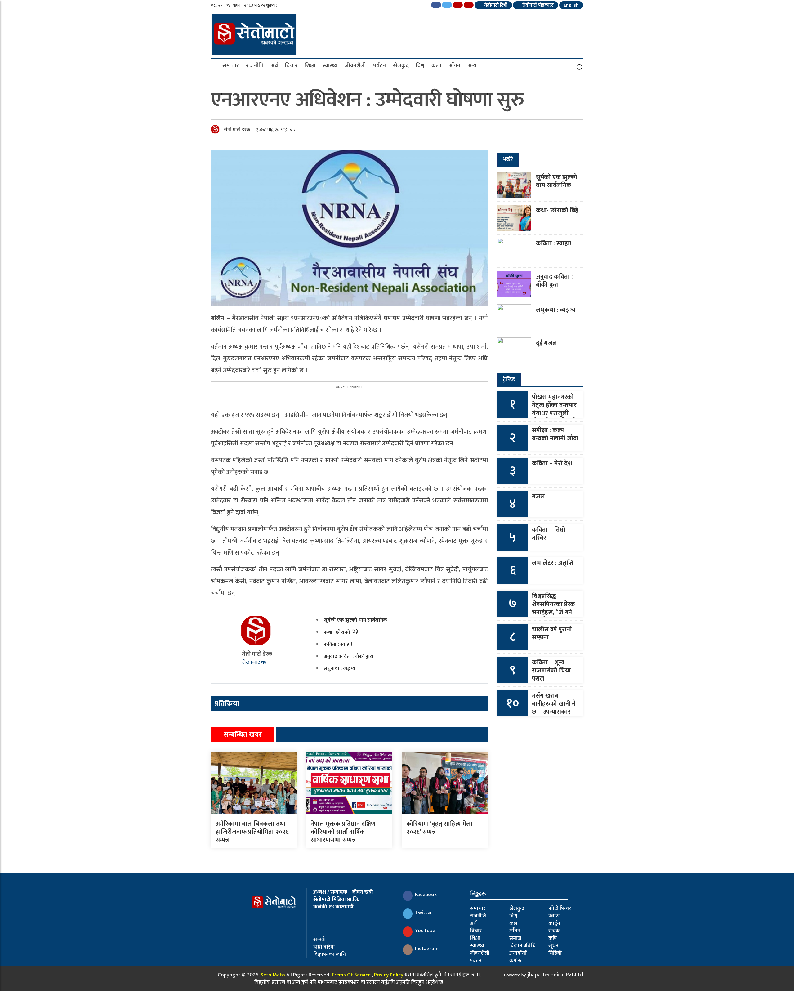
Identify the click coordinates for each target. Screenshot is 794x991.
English (571, 5)
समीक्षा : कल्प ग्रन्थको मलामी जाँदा (555, 434)
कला (436, 65)
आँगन (454, 65)
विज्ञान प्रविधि (522, 945)
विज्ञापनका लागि (329, 954)
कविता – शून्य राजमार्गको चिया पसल (551, 670)
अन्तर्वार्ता (518, 953)
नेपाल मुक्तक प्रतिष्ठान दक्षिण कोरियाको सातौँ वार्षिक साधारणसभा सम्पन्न (343, 832)
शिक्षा (310, 65)
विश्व (420, 65)
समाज (515, 938)
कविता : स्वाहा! (338, 644)
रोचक (554, 930)
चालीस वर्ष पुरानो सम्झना (552, 633)
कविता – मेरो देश (552, 463)
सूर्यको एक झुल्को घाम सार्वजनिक (355, 620)
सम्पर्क (319, 939)
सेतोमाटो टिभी (495, 5)
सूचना (554, 945)
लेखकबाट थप (255, 662)
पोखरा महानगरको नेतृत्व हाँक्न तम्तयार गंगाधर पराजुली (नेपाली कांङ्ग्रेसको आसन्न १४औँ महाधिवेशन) (554, 417)
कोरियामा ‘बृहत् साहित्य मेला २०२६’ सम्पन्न (439, 828)
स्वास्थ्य (330, 65)
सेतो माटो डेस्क (237, 130)
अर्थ (274, 65)
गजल (538, 496)
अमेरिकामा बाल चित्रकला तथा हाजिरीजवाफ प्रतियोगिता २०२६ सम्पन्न (252, 832)
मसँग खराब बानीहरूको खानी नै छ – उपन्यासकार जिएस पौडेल (553, 707)
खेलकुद (401, 65)
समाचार (230, 65)
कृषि (552, 938)
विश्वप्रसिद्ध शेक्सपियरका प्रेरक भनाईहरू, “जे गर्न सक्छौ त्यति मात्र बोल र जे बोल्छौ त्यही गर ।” (553, 616)
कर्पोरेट (516, 960)
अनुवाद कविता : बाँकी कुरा (348, 656)
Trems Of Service (351, 975)
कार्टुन (554, 923)
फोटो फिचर (559, 908)
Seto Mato (273, 975)
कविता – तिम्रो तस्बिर (548, 534)
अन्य (471, 65)
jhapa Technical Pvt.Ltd (555, 975)
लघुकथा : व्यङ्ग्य (339, 668)
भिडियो (555, 953)
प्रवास (554, 916)
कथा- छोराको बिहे (341, 632)
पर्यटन (379, 65)
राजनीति (254, 65)
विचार (291, 65)
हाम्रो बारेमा (324, 947)
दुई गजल (546, 343)
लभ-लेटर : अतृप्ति (552, 563)
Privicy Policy (388, 975)
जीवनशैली (355, 65)
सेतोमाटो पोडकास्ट (537, 5)
